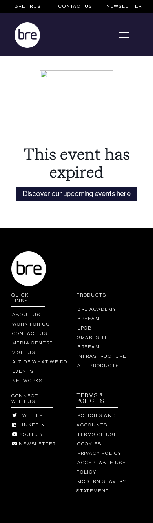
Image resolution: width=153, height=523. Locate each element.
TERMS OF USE (97, 434)
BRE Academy (97, 309)
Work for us (31, 324)
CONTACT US (75, 6)
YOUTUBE (32, 434)
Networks (27, 380)
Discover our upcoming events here (77, 193)
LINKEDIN (31, 425)
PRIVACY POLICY (99, 453)
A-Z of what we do (39, 361)
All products (98, 365)
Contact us (29, 333)
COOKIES (89, 443)
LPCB (84, 328)
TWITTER (30, 415)
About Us (26, 314)
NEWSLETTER (124, 6)
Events (23, 371)
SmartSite (92, 337)
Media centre (32, 343)
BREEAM (88, 318)
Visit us (23, 352)
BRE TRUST (29, 6)
